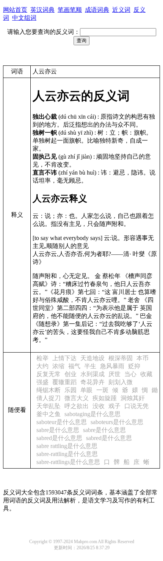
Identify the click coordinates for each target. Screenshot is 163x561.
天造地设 (92, 358)
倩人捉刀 (48, 398)
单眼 (86, 390)
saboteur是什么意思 (61, 422)
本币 (142, 358)
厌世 (114, 374)
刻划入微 (120, 382)
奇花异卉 (92, 382)
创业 (70, 374)
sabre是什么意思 (57, 430)
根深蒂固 (120, 358)
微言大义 (76, 398)
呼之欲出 (76, 406)
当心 (130, 374)
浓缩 (58, 366)
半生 (90, 366)
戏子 (114, 406)
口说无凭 (136, 406)
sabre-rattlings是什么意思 (68, 462)
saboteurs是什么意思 (117, 422)
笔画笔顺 (70, 9)
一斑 (102, 390)
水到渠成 (92, 374)
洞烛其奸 (133, 398)
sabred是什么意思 (59, 438)
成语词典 (97, 9)
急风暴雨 (112, 366)
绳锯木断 (48, 390)
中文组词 (24, 17)
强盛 (42, 382)
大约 (42, 366)
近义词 (121, 9)
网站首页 (15, 9)
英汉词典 (42, 9)
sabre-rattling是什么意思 (67, 454)
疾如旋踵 (104, 398)
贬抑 (134, 366)
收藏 (146, 374)
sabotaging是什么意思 (92, 414)
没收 (98, 406)
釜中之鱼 (48, 414)
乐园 (70, 390)
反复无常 (48, 374)
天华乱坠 (48, 406)
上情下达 (64, 358)
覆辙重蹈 (64, 382)
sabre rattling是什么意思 (66, 446)
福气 (74, 366)
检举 (42, 358)
